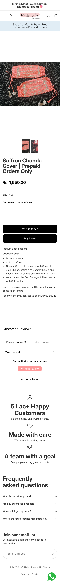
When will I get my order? (17, 511)
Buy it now (30, 238)
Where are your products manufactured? (25, 518)
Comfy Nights (24, 567)
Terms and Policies (30, 574)
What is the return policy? (17, 496)
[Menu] (4, 15)
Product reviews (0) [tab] (16, 342)
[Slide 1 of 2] (25, 146)
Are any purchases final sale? (19, 503)
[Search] (11, 15)
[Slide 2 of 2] (34, 146)
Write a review (30, 368)
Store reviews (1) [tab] (44, 342)
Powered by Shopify (40, 567)
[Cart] (56, 15)
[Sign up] (52, 553)
